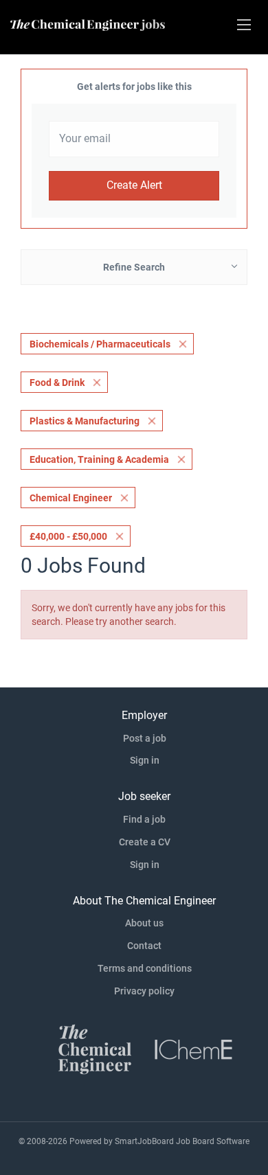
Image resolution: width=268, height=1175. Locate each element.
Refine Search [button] (134, 267)
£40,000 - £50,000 (68, 536)
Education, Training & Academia (99, 459)
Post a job (144, 738)
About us (144, 922)
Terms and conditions (145, 968)
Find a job (144, 819)
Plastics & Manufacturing (84, 420)
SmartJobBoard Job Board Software (182, 1141)
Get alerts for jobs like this (134, 86)
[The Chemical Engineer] (95, 1047)
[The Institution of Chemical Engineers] (194, 1047)
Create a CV (144, 841)
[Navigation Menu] (244, 24)
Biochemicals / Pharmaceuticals (100, 344)
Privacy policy (144, 990)
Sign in (144, 760)
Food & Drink (57, 382)
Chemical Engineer (71, 497)
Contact (144, 945)
